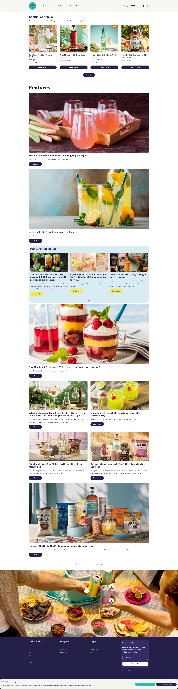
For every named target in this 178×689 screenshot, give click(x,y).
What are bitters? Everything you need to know (128, 275)
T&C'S (92, 652)
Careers (31, 662)
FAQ (30, 649)
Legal (93, 641)
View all (89, 75)
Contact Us (63, 646)
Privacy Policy (94, 649)
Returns (62, 656)
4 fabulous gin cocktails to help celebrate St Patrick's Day (115, 414)
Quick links (35, 641)
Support (64, 641)
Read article (35, 164)
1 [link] (76, 565)
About (30, 646)
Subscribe (135, 664)
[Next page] (101, 565)
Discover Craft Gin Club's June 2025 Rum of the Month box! (62, 546)
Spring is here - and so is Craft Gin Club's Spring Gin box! (117, 465)
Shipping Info (63, 652)
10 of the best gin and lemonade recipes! (52, 232)
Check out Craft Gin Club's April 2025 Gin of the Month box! (55, 465)
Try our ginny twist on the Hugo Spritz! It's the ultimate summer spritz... (88, 277)
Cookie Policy (94, 646)
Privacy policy (5, 681)
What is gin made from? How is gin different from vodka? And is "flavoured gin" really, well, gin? (57, 414)
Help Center (63, 649)
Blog (30, 652)
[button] (53, 6)
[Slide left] (85, 301)
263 (96, 565)
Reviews (31, 656)
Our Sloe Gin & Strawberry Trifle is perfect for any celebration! (64, 367)
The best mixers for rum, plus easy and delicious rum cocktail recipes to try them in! (48, 277)
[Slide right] (93, 301)
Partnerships (32, 659)
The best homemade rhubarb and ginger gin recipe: (57, 155)
